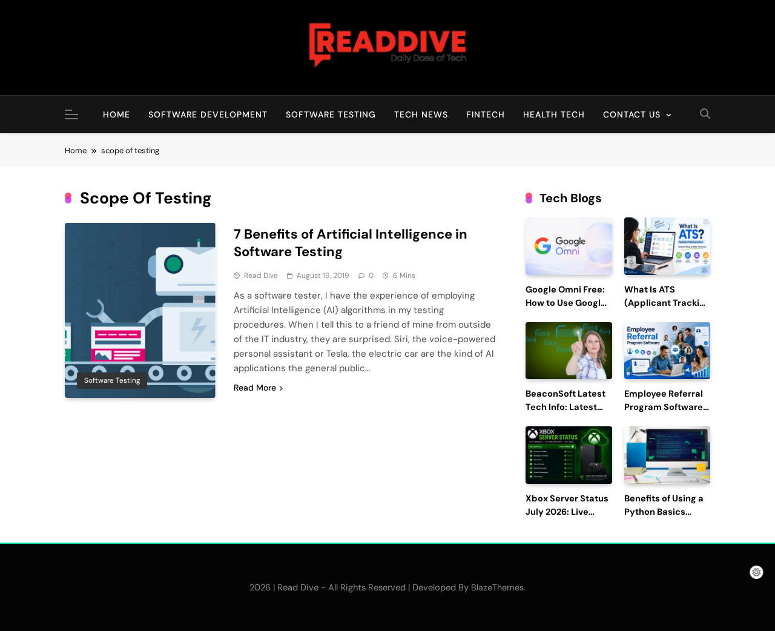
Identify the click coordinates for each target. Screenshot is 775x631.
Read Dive (261, 275)
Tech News (421, 114)
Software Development (208, 114)
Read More (255, 387)
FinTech (485, 114)
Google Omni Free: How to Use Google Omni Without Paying (566, 309)
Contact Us (632, 114)
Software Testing (331, 114)
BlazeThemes (497, 587)
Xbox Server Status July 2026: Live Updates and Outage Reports (567, 518)
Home (116, 114)
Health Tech (554, 114)
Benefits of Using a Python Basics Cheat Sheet (664, 512)
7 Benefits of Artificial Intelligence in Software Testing (350, 242)
